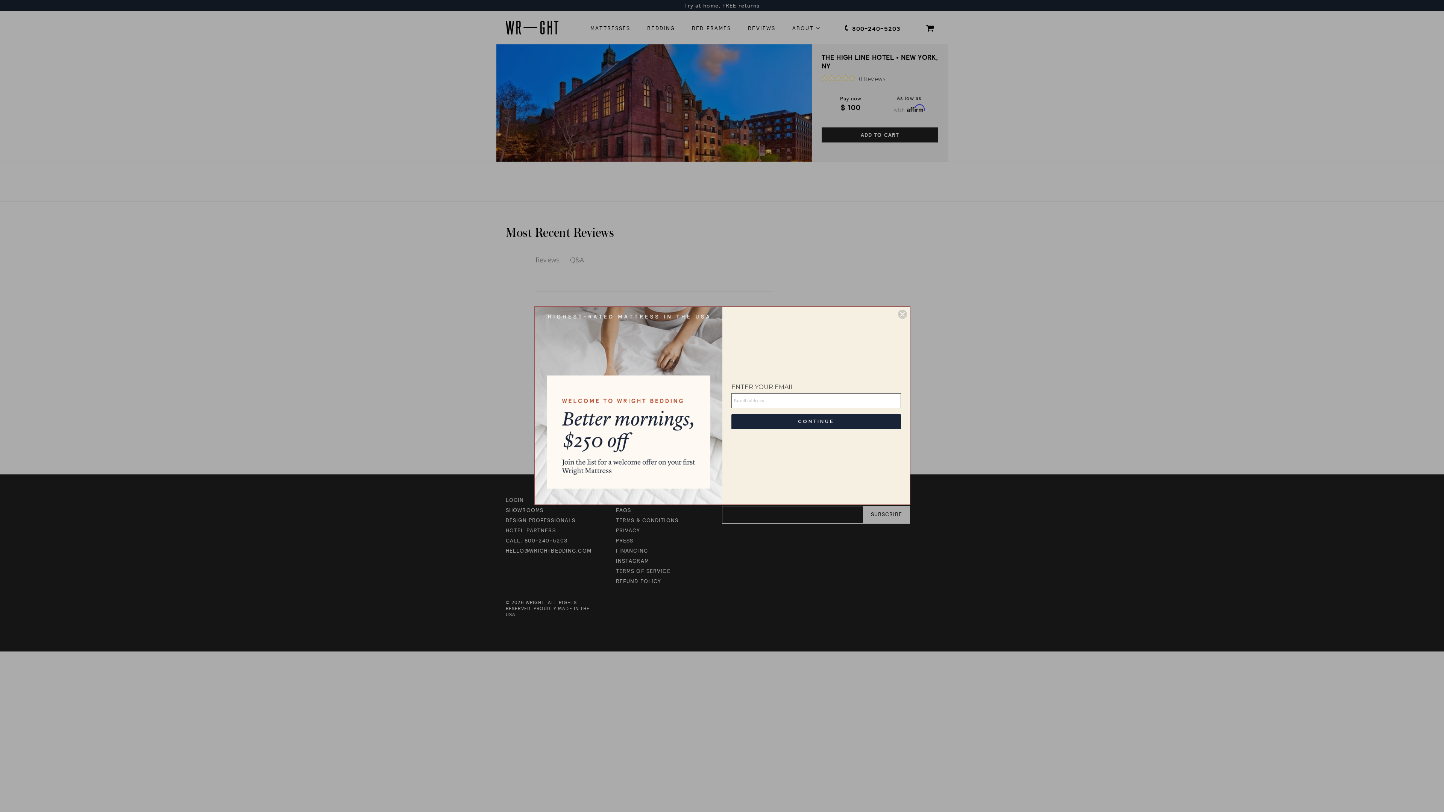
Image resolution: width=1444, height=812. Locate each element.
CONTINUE (816, 421)
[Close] (902, 314)
